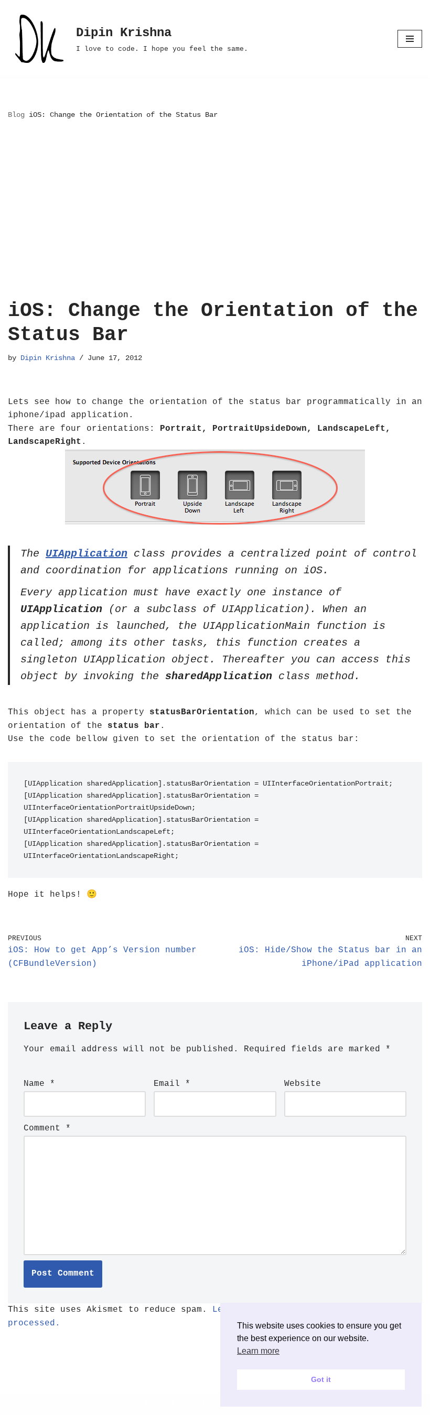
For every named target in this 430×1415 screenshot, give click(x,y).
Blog (16, 115)
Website (302, 1084)
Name (39, 1084)
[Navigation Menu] (409, 39)
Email (172, 1084)
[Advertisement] (215, 209)
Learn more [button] (258, 1350)
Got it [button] (321, 1379)
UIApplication (86, 554)
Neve (154, 1403)
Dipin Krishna (47, 358)
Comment (47, 1128)
